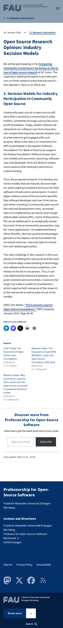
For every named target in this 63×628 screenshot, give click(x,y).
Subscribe (46, 442)
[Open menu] (58, 8)
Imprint (8, 565)
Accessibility (44, 565)
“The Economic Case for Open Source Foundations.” (28, 307)
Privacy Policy (24, 565)
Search (29, 624)
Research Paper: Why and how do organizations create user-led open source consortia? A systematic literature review (16, 384)
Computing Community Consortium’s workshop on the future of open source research (31, 68)
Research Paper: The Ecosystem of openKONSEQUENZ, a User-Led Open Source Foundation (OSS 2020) (44, 355)
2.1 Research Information (42, 32)
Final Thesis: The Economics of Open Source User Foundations (13, 354)
